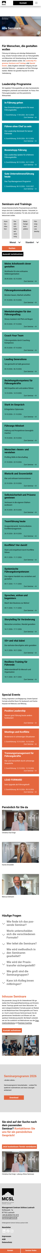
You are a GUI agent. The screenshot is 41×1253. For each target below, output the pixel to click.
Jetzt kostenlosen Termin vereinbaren (19, 1146)
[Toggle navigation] (36, 3)
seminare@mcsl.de (9, 1218)
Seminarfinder (5, 18)
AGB (3, 1239)
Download (14, 1097)
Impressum (6, 1236)
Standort (29, 242)
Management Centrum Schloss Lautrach (11, 17)
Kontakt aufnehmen (12, 1030)
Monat (13, 242)
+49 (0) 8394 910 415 (10, 1215)
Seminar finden (30, 1250)
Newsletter (6, 1227)
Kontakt (23, 3)
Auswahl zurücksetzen (13, 254)
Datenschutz (7, 1242)
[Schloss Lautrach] (4, 3)
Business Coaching (25, 1023)
